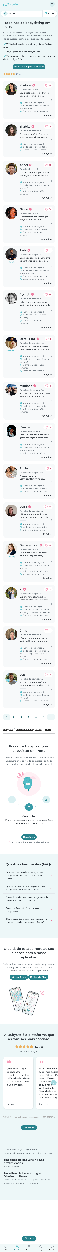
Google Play (39, 977)
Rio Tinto (45, 1180)
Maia (18, 1183)
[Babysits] (10, 4)
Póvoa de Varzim (30, 1183)
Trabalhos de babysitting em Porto (20, 1149)
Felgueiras (34, 1180)
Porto (6, 1180)
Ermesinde (9, 1183)
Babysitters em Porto (42, 1153)
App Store (20, 977)
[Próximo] (51, 717)
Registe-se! (29, 1128)
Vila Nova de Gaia (12, 1166)
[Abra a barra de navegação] (52, 4)
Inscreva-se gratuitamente (29, 66)
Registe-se (29, 837)
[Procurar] (5, 13)
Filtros (51, 13)
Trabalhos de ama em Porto (17, 1153)
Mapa (31, 1238)
